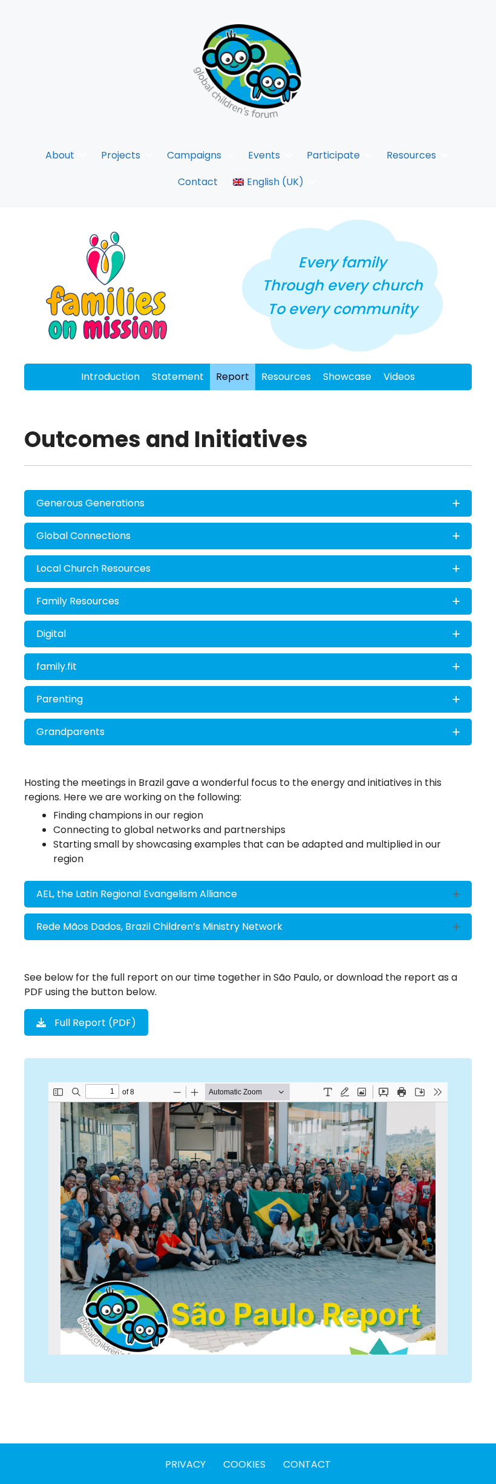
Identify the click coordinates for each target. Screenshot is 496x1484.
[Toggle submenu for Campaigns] (230, 155)
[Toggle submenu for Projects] (149, 155)
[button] (248, 503)
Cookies (244, 1464)
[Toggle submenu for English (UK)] (312, 182)
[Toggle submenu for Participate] (368, 155)
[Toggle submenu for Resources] (444, 155)
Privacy (185, 1464)
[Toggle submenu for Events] (288, 155)
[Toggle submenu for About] (83, 155)
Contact (307, 1464)
